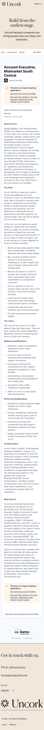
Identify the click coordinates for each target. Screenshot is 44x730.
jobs (3, 52)
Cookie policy (28, 638)
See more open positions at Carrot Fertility (22, 614)
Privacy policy (16, 638)
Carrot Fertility (10, 128)
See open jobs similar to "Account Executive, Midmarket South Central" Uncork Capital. (23, 99)
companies (12, 52)
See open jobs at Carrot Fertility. (23, 94)
